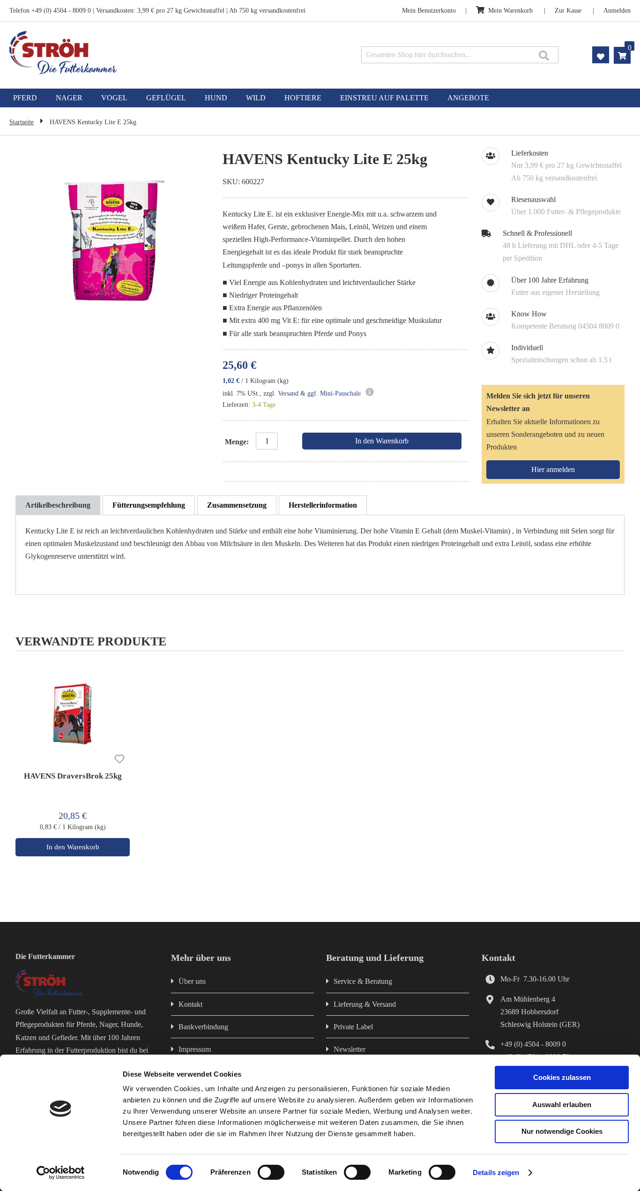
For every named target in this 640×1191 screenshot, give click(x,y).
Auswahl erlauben (561, 1105)
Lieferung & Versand (365, 1004)
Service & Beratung (363, 981)
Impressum (195, 1049)
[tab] (57, 505)
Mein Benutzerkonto (429, 10)
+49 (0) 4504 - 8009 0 (533, 1044)
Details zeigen (496, 1172)
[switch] (271, 1173)
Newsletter (349, 1049)
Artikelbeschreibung (57, 505)
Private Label (353, 1027)
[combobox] (459, 54)
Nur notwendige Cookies (562, 1131)
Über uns (192, 981)
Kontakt (190, 1004)
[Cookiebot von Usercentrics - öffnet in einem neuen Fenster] (61, 1173)
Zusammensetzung (237, 505)
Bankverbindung (203, 1027)
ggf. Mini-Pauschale (334, 393)
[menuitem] (25, 98)
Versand (288, 393)
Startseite (21, 122)
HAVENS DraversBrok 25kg (73, 776)
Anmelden (617, 10)
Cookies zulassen (562, 1077)
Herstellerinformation (323, 505)
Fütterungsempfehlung (148, 505)
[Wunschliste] (119, 760)
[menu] (320, 98)
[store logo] (132, 53)
